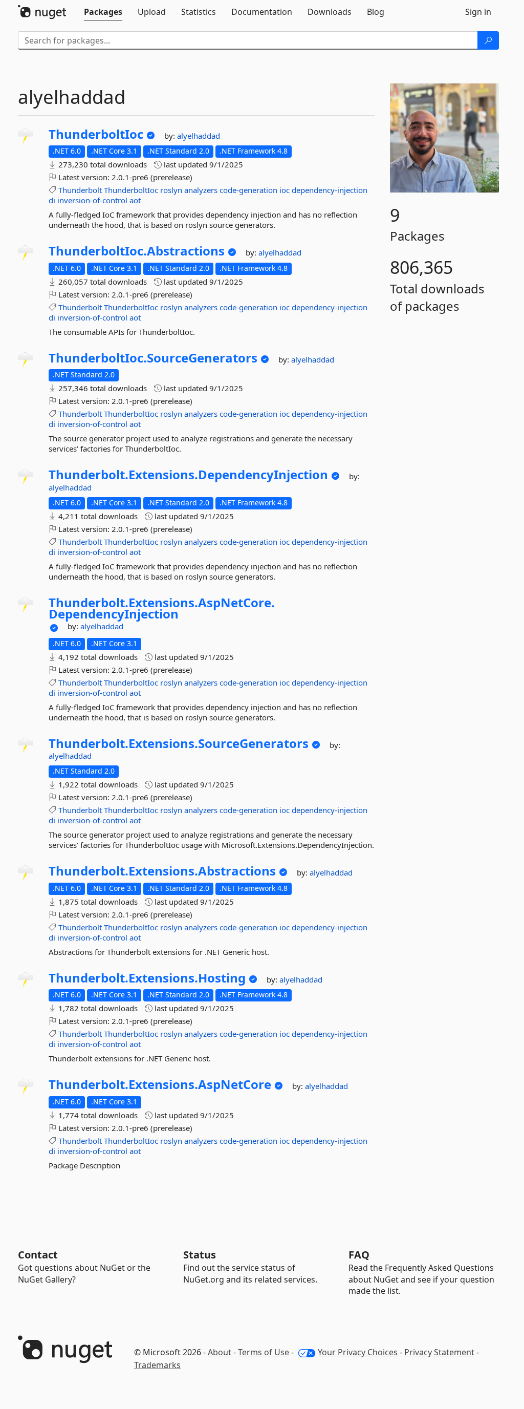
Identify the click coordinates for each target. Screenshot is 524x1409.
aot (135, 200)
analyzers (200, 190)
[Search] (488, 40)
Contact (38, 1255)
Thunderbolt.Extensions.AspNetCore (160, 1084)
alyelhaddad (198, 136)
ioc (284, 190)
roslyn (171, 190)
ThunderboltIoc (96, 134)
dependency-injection (329, 190)
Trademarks (157, 1365)
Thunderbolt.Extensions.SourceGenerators (179, 743)
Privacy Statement (439, 1352)
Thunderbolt (80, 190)
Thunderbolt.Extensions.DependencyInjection (188, 474)
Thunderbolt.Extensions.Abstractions (162, 871)
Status (199, 1255)
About (219, 1352)
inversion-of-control (92, 200)
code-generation (248, 190)
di (52, 200)
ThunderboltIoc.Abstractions (137, 251)
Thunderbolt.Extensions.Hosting (147, 978)
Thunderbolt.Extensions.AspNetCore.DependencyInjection (162, 608)
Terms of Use (263, 1352)
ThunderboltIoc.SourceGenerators (153, 358)
